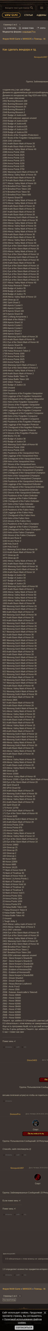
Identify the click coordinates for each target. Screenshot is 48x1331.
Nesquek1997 (40, 57)
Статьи (28, 15)
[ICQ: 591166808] (24, 1155)
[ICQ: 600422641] (24, 1275)
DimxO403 (32, 1060)
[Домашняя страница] (16, 1047)
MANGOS (27, 39)
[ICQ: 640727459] (24, 1047)
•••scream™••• (29, 32)
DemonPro (15, 1114)
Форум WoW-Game (11, 39)
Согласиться (24, 1328)
